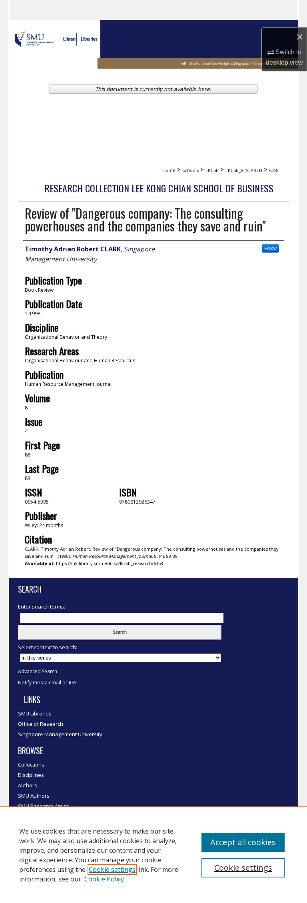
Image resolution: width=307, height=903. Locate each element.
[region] (153, 854)
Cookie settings (112, 869)
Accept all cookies (243, 842)
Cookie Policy (104, 879)
